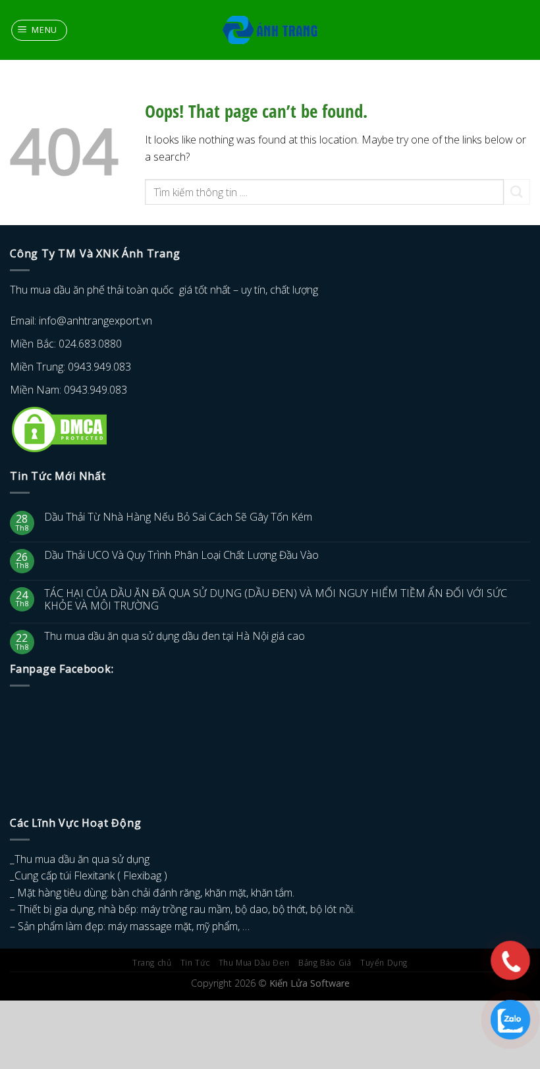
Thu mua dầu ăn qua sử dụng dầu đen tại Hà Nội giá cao (174, 636)
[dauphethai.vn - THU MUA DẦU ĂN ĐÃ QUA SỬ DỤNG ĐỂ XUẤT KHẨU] (270, 30)
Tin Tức (194, 962)
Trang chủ (152, 962)
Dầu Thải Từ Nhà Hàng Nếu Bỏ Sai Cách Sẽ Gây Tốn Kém (178, 517)
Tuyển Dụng (384, 962)
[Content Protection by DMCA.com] (59, 428)
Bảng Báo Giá (324, 962)
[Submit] (517, 192)
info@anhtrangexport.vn (95, 320)
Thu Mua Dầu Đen (254, 962)
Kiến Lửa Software (309, 983)
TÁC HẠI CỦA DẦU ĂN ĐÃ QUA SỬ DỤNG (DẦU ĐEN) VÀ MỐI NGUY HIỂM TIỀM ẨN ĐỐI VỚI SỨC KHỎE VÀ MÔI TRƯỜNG (275, 599)
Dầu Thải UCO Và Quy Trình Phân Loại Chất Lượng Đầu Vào (181, 555)
